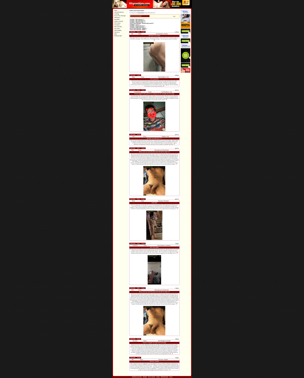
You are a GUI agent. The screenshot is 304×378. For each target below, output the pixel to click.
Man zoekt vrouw (139, 21)
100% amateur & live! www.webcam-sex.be (186, 46)
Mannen (144, 28)
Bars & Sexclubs (118, 26)
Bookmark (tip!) (118, 35)
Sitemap (158, 376)
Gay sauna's (117, 28)
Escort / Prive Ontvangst (120, 15)
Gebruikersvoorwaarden (137, 376)
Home (115, 10)
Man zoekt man (139, 19)
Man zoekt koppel (139, 20)
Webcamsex (117, 17)
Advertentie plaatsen (119, 12)
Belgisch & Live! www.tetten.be (186, 37)
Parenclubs (117, 19)
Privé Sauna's (117, 23)
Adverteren (117, 32)
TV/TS (137, 24)
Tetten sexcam (185, 35)
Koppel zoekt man (140, 25)
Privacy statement (151, 376)
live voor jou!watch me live (185, 12)
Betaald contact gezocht (147, 23)
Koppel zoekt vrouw (140, 27)
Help (115, 34)
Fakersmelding (117, 30)
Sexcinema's (117, 24)
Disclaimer (145, 376)
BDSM (143, 29)
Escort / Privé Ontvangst (135, 23)
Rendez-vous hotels (118, 21)
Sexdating (116, 13)
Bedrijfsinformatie (164, 376)
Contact (170, 376)
